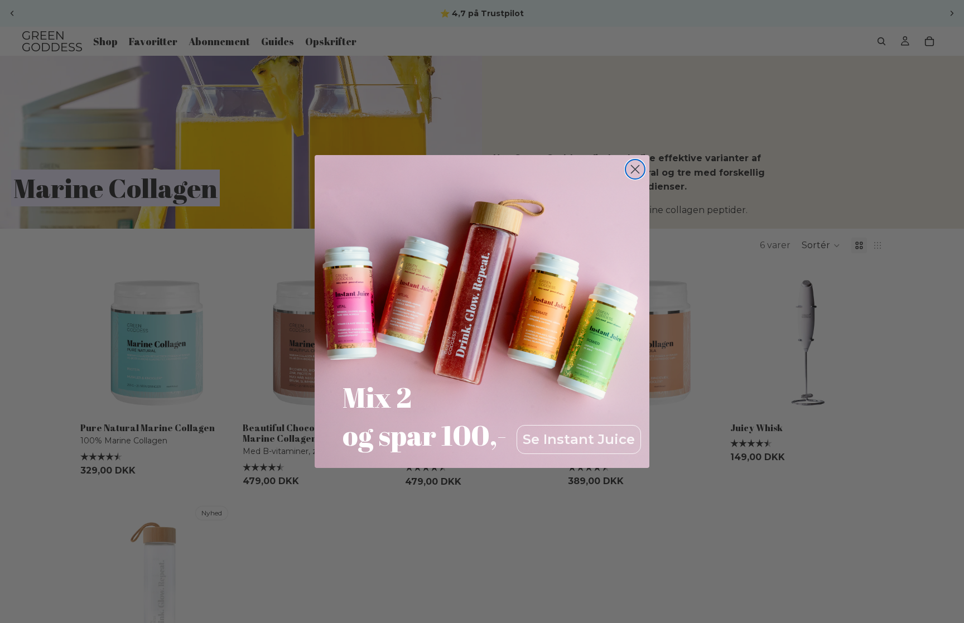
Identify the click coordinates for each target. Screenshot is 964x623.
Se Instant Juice (579, 439)
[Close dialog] (635, 169)
